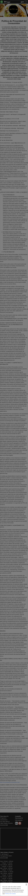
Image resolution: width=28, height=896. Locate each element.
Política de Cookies (10, 893)
